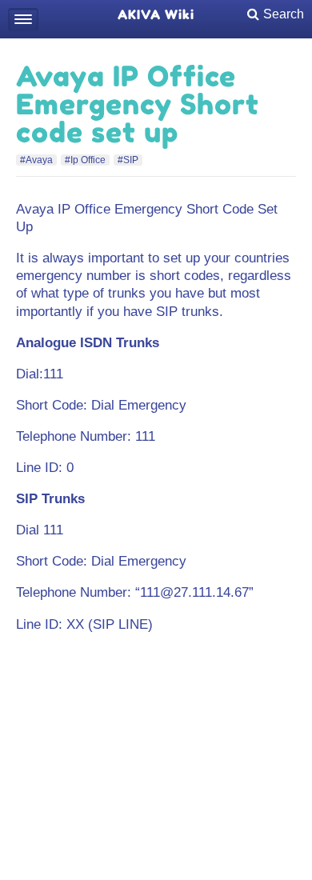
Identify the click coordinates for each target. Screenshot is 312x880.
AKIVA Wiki (156, 14)
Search (283, 14)
